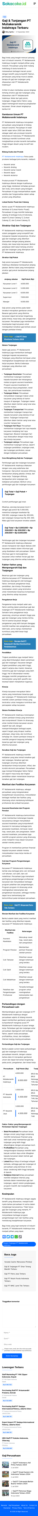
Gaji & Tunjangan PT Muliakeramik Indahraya (15, 1244)
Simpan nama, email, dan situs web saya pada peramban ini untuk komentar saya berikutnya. (18, 1349)
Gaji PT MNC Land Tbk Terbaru (16, 1286)
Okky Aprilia (9, 32)
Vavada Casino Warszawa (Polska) (18, 1262)
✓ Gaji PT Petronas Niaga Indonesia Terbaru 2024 (21, 1492)
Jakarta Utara (6, 1413)
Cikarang (4, 1445)
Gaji (4, 17)
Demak (4, 1397)
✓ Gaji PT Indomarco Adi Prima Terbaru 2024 (21, 1464)
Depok (4, 1381)
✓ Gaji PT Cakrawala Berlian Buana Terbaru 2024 (22, 1482)
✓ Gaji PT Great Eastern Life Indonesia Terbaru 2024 (22, 1473)
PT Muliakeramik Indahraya (13, 156)
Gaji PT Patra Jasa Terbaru (15, 1274)
